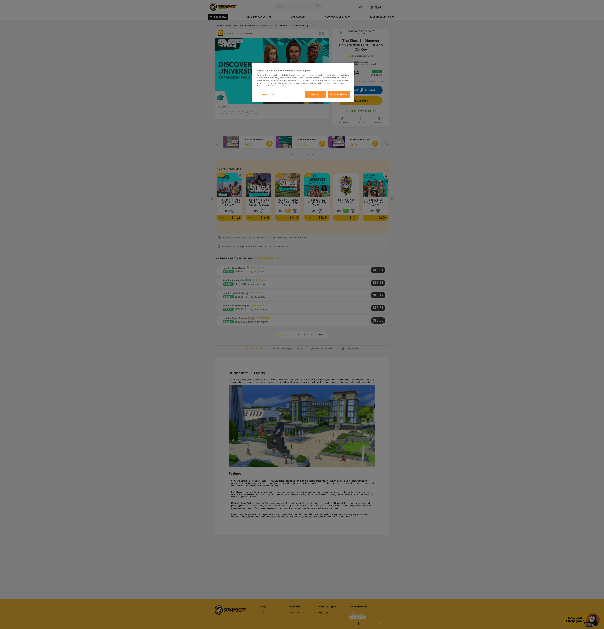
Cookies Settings (267, 94)
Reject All (315, 94)
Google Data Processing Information (276, 86)
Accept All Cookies (339, 94)
